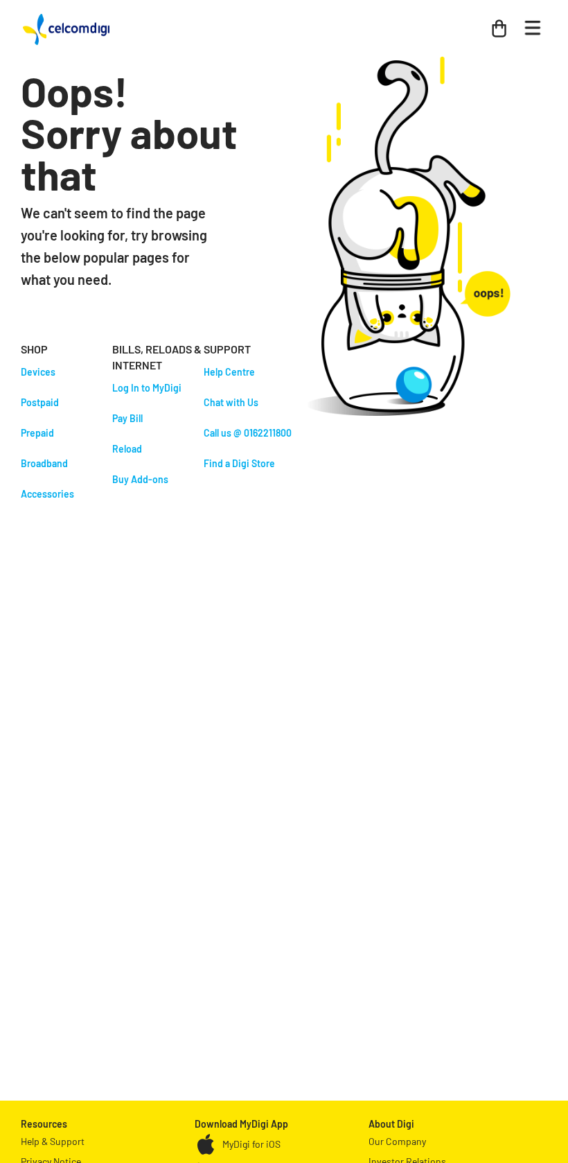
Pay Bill (127, 418)
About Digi (391, 1124)
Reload (127, 449)
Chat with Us (231, 402)
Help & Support (53, 1141)
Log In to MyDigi (146, 388)
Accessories (47, 494)
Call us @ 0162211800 (248, 433)
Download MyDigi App (241, 1124)
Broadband (44, 463)
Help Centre (229, 372)
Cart (491, 22)
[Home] (66, 26)
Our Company (397, 1141)
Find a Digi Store (239, 463)
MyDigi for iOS (251, 1144)
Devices (38, 372)
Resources (44, 1124)
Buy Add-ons (140, 479)
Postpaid (40, 402)
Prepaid (37, 433)
